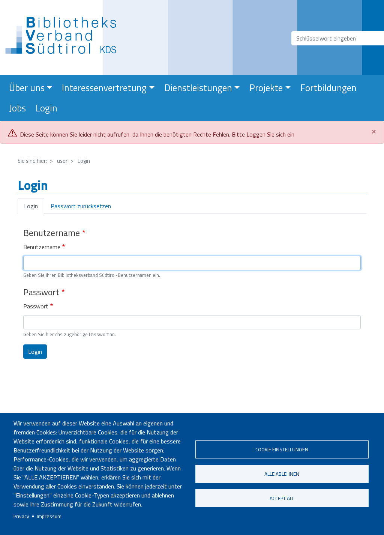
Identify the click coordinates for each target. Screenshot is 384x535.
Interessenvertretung (104, 88)
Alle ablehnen (281, 474)
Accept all (282, 498)
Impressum (49, 516)
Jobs (17, 108)
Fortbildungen (328, 88)
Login (46, 108)
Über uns (27, 88)
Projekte (266, 88)
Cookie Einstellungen (281, 449)
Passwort (35, 306)
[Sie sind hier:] (63, 37)
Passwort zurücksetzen (81, 205)
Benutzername (41, 246)
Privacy (21, 516)
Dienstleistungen (198, 88)
